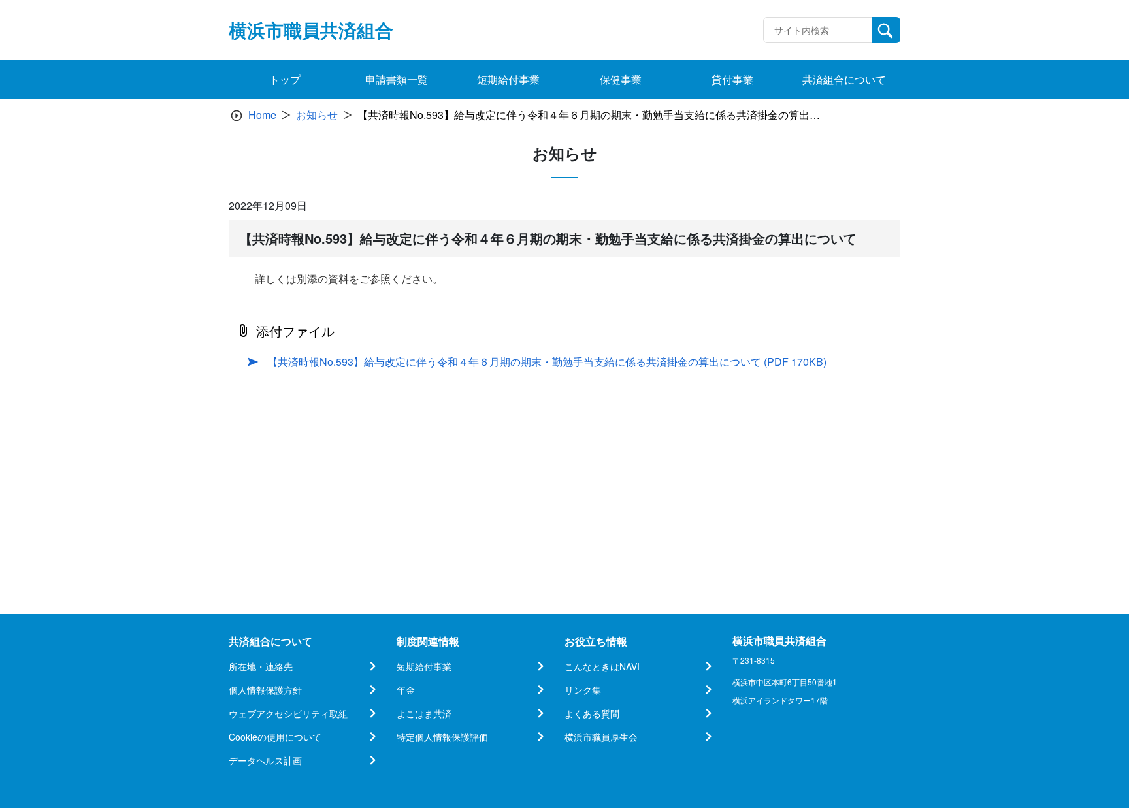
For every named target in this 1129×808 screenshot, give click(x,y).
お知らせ (317, 114)
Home (262, 114)
